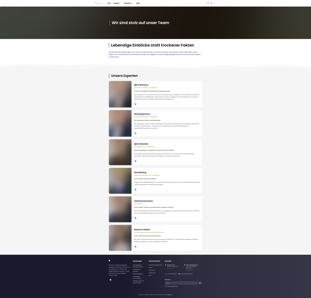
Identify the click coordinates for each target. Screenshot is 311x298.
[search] (208, 3)
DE (211, 3)
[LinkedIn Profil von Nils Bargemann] (135, 133)
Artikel (138, 3)
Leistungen (116, 3)
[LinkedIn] (110, 279)
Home (109, 3)
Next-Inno (170, 294)
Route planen (170, 268)
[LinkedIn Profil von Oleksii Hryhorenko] (135, 218)
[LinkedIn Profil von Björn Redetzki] (135, 161)
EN (214, 3)
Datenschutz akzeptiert (172, 286)
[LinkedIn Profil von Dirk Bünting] (135, 189)
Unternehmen (128, 3)
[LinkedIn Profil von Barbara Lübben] (135, 246)
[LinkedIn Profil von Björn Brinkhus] (135, 104)
